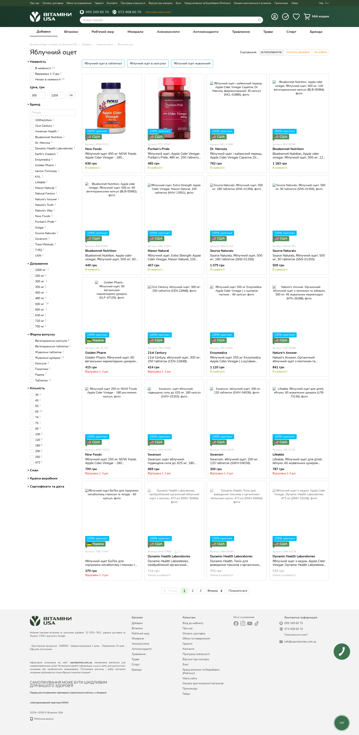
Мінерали (135, 31)
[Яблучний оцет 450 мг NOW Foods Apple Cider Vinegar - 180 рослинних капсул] (112, 108)
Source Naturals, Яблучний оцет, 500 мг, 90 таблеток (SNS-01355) (299, 257)
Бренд (35, 104)
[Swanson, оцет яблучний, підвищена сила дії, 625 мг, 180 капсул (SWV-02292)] (174, 413)
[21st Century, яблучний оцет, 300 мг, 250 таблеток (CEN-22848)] (174, 312)
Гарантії (99, 3)
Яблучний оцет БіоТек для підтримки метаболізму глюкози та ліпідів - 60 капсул (111, 565)
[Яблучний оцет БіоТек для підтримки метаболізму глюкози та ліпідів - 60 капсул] (112, 515)
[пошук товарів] (259, 20)
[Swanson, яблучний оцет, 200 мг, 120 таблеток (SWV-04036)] (236, 413)
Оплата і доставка (53, 3)
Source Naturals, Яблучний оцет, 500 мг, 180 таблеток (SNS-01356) (236, 257)
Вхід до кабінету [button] (193, 623)
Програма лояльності (133, 3)
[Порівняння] (285, 16)
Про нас (34, 3)
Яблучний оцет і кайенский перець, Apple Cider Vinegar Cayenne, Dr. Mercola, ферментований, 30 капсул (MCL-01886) (236, 159)
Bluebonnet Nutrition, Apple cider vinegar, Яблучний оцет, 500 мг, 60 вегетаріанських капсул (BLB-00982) (110, 261)
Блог (178, 3)
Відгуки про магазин (160, 3)
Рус (327, 3)
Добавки (44, 31)
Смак (34, 470)
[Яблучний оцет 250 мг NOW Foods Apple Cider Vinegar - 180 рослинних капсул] (112, 413)
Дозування (39, 263)
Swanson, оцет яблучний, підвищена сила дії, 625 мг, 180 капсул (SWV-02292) (171, 463)
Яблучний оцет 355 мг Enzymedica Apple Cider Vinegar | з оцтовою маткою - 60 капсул (235, 361)
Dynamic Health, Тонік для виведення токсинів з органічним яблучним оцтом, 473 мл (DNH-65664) (234, 566)
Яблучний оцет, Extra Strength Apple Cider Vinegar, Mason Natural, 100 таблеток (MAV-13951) (174, 259)
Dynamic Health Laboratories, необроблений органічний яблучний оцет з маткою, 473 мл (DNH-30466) (171, 566)
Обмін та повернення (78, 3)
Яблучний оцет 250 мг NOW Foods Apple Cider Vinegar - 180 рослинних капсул (110, 463)
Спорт (291, 31)
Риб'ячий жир (103, 31)
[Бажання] (296, 16)
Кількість (37, 388)
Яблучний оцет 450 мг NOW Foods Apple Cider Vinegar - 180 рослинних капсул (110, 157)
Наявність (38, 62)
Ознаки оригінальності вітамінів (252, 3)
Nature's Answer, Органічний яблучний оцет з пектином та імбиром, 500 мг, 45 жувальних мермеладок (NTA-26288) (295, 363)
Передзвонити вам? (296, 634)
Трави (268, 31)
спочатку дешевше (298, 52)
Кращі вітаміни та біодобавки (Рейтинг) (208, 3)
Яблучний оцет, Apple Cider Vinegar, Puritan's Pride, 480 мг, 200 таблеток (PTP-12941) (174, 157)
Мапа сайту (190, 678)
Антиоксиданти (206, 31)
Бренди (316, 31)
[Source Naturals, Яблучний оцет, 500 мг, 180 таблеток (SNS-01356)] (236, 210)
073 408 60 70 (129, 12)
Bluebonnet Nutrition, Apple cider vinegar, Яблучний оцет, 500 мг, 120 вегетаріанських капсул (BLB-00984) (299, 159)
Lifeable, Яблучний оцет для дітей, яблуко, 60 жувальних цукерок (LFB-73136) (297, 463)
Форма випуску (42, 334)
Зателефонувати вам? (158, 12)
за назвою (320, 52)
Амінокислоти (168, 31)
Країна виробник (44, 478)
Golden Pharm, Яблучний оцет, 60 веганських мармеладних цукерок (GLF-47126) (110, 361)
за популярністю (271, 52)
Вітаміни (71, 31)
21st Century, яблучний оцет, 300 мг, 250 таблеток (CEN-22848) (174, 359)
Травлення (241, 31)
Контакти (112, 3)
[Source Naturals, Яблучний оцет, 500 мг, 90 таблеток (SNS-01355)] (299, 210)
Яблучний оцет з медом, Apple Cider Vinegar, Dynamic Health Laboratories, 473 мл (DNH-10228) (299, 565)
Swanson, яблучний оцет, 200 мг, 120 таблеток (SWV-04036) (234, 461)
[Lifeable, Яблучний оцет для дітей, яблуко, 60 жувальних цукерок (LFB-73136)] (299, 413)
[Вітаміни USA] (50, 620)
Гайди (294, 3)
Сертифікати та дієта (47, 486)
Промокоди (281, 3)
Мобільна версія (43, 718)
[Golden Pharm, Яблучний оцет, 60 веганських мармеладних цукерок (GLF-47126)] (112, 312)
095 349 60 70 (97, 12)
